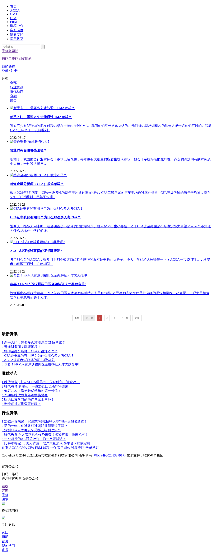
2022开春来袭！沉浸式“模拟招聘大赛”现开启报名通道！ (44, 421)
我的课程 (8, 66)
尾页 (137, 317)
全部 (13, 83)
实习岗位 (16, 30)
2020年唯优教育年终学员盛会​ (25, 395)
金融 (13, 96)
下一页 (125, 317)
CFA (13, 18)
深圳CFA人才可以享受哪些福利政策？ (31, 430)
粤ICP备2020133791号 (110, 455)
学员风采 (16, 39)
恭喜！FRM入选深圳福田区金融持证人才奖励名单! (40, 364)
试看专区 (16, 34)
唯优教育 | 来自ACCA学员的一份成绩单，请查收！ (41, 382)
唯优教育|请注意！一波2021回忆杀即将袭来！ (37, 386)
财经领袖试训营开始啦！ (21, 404)
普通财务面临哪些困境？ (21, 347)
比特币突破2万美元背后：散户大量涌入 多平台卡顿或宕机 (46, 443)
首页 (13, 6)
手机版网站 (17, 54)
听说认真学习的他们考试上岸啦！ (28, 399)
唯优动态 (16, 91)
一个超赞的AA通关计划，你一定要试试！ (34, 439)
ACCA (15, 10)
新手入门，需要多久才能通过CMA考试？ (33, 342)
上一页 (89, 317)
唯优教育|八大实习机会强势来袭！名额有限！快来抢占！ (45, 434)
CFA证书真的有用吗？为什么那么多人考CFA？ (38, 355)
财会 (13, 100)
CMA (14, 14)
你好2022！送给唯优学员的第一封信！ (31, 391)
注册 (14, 71)
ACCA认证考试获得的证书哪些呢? (28, 360)
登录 (5, 71)
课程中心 (16, 26)
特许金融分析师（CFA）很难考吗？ (29, 351)
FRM (13, 22)
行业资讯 (16, 87)
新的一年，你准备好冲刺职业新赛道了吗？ (35, 426)
